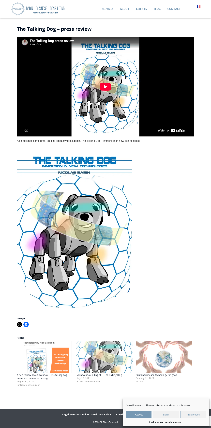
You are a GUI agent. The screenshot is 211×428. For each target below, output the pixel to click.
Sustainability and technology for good (156, 374)
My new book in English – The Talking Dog (99, 374)
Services (107, 9)
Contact (174, 9)
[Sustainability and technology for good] (164, 357)
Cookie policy (156, 422)
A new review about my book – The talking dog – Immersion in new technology (43, 376)
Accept (139, 414)
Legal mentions (173, 422)
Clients (141, 9)
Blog (157, 9)
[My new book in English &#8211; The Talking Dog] (104, 357)
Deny (166, 414)
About (124, 9)
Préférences (193, 414)
